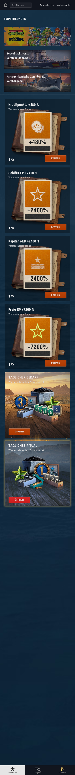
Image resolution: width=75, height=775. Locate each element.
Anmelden (45, 5)
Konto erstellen (63, 5)
